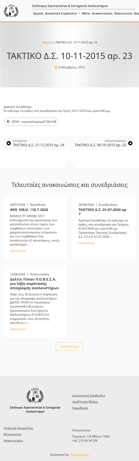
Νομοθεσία (38, 205)
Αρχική (38, 13)
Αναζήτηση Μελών (85, 402)
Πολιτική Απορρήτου (18, 428)
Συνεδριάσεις (108, 205)
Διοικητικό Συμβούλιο (61, 13)
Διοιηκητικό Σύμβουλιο (88, 396)
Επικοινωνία (123, 13)
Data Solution (79, 455)
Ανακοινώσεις (102, 13)
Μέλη (86, 13)
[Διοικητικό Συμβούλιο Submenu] (79, 13)
